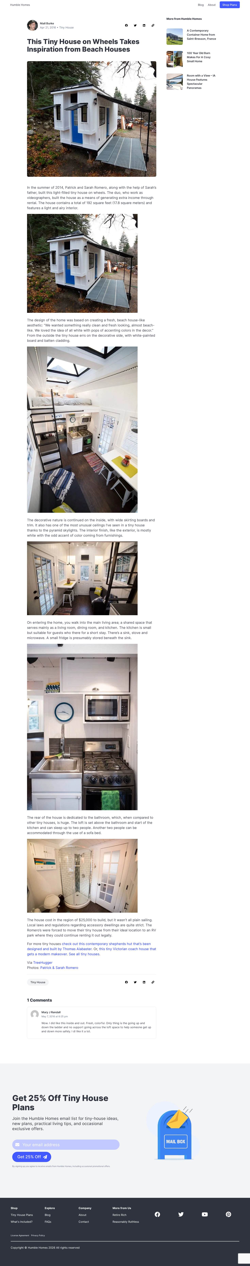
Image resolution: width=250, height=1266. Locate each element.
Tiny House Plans (22, 1215)
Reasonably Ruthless (126, 1221)
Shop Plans (229, 4)
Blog (201, 4)
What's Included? (21, 1221)
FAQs (48, 1221)
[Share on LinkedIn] (144, 25)
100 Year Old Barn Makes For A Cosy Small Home (199, 57)
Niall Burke (47, 23)
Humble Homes (20, 4)
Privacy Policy (38, 1235)
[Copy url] (152, 25)
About (212, 4)
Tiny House (66, 27)
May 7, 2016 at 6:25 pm (54, 1016)
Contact (84, 1221)
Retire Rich (119, 1215)
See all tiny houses (84, 954)
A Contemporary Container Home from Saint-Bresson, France (201, 34)
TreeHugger (42, 963)
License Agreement (20, 1235)
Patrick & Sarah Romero (59, 968)
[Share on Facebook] (126, 25)
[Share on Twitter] (135, 25)
